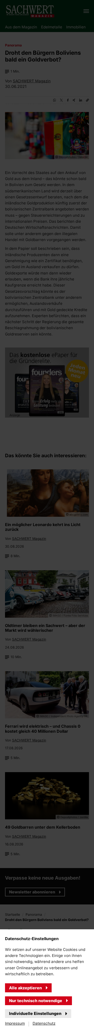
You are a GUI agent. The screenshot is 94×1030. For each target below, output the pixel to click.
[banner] (47, 515)
